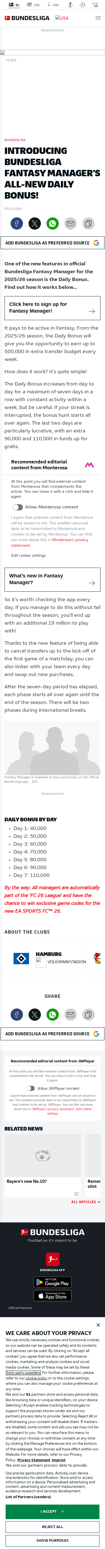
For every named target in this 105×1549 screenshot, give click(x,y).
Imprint (59, 1460)
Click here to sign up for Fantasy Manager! (38, 307)
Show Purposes (52, 1541)
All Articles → (86, 1201)
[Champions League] (82, 4)
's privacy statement (53, 1109)
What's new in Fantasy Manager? (36, 579)
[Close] (98, 1325)
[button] (98, 18)
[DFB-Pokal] (70, 4)
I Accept (49, 1512)
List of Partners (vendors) (28, 1497)
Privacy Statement (33, 1460)
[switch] (18, 507)
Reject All (52, 1527)
